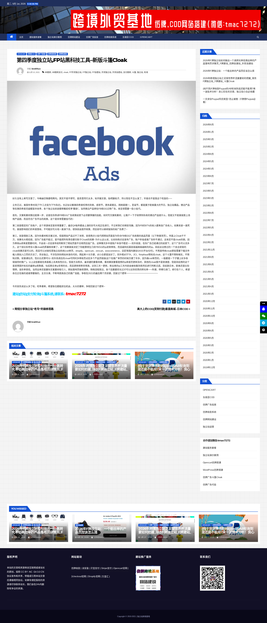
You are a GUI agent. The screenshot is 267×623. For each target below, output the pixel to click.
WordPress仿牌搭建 (213, 470)
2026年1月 (208, 132)
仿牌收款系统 (110, 37)
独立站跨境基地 (143, 616)
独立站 (140, 72)
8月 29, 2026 (19, 537)
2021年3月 (208, 294)
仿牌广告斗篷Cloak (212, 477)
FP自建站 (96, 72)
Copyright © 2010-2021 (126, 616)
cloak (66, 72)
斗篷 (134, 72)
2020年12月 (209, 301)
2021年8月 (208, 264)
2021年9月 (208, 257)
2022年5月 (208, 227)
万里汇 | (106, 576)
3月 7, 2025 (209, 537)
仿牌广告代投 (209, 484)
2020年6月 (208, 330)
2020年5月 (208, 338)
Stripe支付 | (107, 568)
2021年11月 (209, 250)
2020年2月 (208, 353)
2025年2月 (208, 147)
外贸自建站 (117, 72)
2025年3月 (208, 139)
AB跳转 (48, 72)
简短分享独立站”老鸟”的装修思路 (34, 309)
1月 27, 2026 (146, 537)
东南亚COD (128, 37)
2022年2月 (208, 242)
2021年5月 (208, 279)
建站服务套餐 (35, 37)
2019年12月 (209, 367)
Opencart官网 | (120, 568)
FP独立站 (87, 72)
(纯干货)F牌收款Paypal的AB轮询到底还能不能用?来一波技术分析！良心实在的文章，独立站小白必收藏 (164, 369)
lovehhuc (36, 68)
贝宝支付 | (96, 568)
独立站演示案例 (55, 37)
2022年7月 (208, 220)
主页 (21, 37)
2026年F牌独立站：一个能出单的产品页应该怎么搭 (228, 71)
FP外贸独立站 (75, 72)
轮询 (146, 72)
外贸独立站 (106, 72)
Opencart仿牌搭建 (212, 462)
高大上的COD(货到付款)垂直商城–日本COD (163, 309)
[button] (258, 37)
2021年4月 (208, 286)
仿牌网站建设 (74, 37)
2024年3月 (208, 169)
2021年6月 (208, 272)
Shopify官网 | (94, 576)
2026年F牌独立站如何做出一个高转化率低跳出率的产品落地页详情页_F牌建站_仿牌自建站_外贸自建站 (37, 369)
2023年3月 (208, 198)
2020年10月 (209, 316)
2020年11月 (209, 308)
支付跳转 (127, 72)
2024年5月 (208, 161)
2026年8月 (208, 124)
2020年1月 (208, 360)
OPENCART (146, 37)
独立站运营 (37, 362)
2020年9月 (208, 323)
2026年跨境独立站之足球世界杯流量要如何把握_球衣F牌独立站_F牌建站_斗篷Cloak (101, 369)
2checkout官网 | (79, 576)
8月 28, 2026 (83, 537)
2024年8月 (208, 154)
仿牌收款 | (76, 568)
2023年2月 (208, 205)
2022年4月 (208, 235)
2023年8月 (208, 176)
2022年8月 (208, 213)
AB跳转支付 (57, 72)
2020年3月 (208, 345)
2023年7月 (208, 183)
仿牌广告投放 (92, 37)
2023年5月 (208, 191)
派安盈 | (86, 568)
